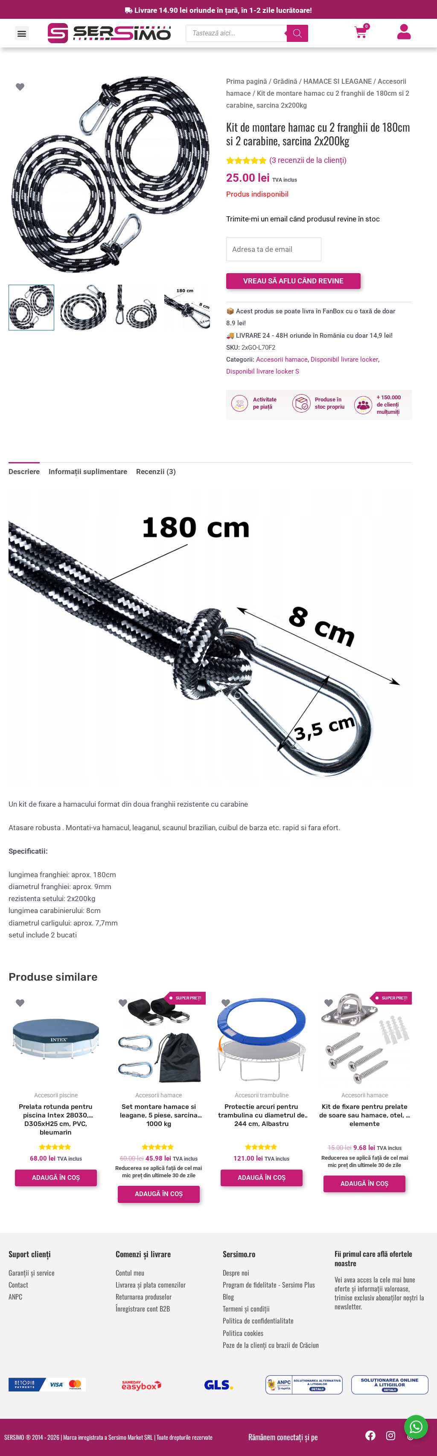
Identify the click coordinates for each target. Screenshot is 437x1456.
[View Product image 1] (31, 307)
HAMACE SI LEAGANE (337, 81)
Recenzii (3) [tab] (156, 471)
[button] (22, 33)
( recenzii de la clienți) (308, 160)
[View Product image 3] (135, 307)
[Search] (297, 33)
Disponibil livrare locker (344, 359)
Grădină (285, 81)
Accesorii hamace (282, 359)
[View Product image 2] (83, 307)
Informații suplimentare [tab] (88, 471)
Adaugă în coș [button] (56, 1178)
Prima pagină (246, 81)
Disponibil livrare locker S (262, 371)
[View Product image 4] (187, 307)
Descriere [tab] (24, 471)
